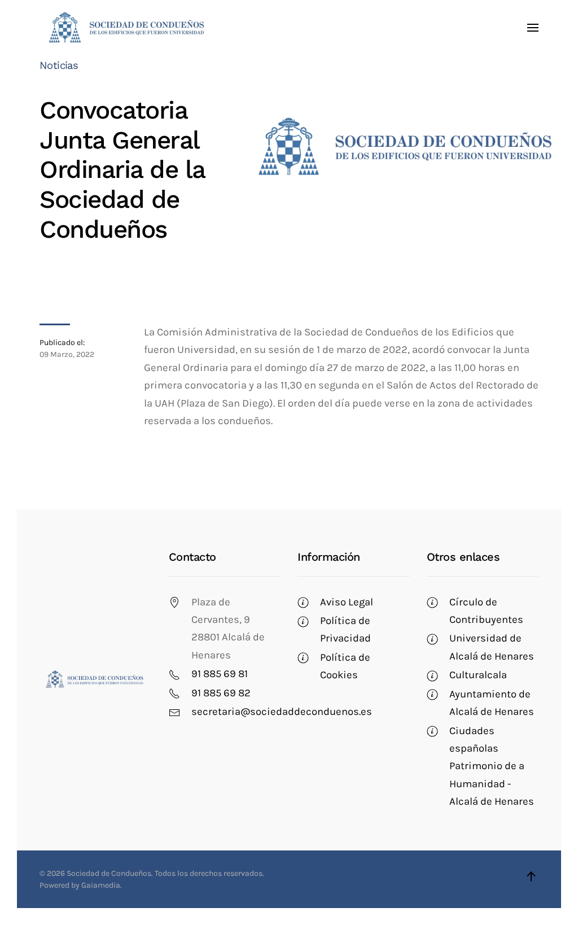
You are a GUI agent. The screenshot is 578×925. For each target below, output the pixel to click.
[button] (532, 28)
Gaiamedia (100, 885)
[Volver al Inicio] (126, 28)
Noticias (59, 65)
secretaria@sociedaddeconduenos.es (281, 711)
